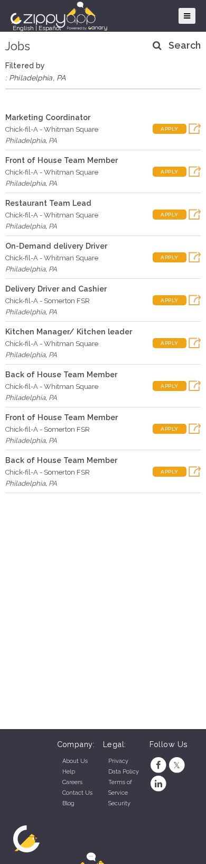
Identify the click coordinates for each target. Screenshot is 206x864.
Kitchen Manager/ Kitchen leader (68, 331)
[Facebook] (158, 765)
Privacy (118, 761)
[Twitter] (176, 765)
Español (50, 28)
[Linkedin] (158, 784)
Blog (68, 803)
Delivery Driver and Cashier (56, 288)
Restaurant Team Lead (48, 202)
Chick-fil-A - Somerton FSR (47, 301)
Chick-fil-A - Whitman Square (51, 129)
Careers (72, 782)
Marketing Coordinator (47, 117)
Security (119, 803)
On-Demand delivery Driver (56, 245)
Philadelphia (25, 140)
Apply (170, 129)
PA (53, 140)
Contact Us (77, 792)
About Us (75, 761)
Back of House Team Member (61, 374)
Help (68, 771)
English (23, 28)
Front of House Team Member (61, 160)
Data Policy (123, 771)
